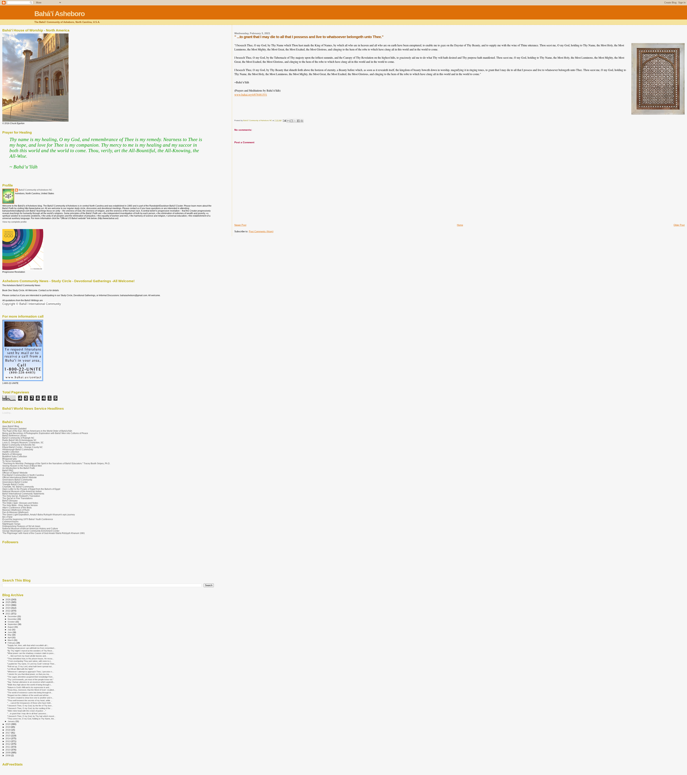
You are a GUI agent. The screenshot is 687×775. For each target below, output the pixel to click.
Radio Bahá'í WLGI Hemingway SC (19, 440)
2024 (8, 605)
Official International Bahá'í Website (19, 477)
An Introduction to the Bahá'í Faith (18, 468)
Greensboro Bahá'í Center (15, 482)
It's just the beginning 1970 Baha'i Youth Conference (27, 519)
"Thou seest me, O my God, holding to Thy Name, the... (31, 719)
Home (460, 225)
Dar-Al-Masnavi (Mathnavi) (15, 512)
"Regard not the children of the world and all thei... (28, 695)
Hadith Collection (10, 452)
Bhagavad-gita (9, 459)
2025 (8, 602)
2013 (8, 741)
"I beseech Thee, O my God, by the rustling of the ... (29, 708)
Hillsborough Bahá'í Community (17, 449)
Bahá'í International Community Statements (23, 493)
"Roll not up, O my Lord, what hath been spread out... (30, 666)
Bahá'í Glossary (10, 500)
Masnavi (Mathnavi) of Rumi (16, 510)
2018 (8, 730)
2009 (8, 752)
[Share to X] (295, 121)
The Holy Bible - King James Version (20, 505)
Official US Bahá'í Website (15, 473)
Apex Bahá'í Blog (10, 426)
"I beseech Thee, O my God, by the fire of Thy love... (30, 706)
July (10, 630)
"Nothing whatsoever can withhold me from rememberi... (31, 648)
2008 (8, 755)
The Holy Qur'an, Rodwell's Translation (21, 496)
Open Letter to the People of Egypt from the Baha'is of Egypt (31, 489)
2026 (8, 599)
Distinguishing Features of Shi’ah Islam (21, 526)
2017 (8, 733)
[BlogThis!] (291, 121)
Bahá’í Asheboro (59, 14)
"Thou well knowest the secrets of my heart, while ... (29, 700)
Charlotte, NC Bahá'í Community (18, 486)
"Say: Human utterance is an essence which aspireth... (31, 682)
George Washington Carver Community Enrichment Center (30, 531)
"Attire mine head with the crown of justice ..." (26, 711)
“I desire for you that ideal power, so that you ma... (28, 674)
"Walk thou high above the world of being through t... (29, 685)
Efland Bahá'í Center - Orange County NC (22, 447)
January (11, 721)
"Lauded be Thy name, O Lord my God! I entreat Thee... (31, 664)
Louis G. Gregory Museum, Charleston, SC (23, 442)
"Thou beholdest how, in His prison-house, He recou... (30, 659)
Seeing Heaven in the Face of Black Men (22, 466)
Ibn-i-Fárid (7, 517)
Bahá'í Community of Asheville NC (18, 445)
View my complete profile (14, 222)
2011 (8, 747)
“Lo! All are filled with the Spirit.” (20, 669)
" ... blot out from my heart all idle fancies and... (27, 656)
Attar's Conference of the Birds (17, 507)
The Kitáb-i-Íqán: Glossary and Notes (20, 503)
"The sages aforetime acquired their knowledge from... (30, 677)
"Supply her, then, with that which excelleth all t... (28, 645)
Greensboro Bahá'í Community (17, 480)
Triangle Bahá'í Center (13, 484)
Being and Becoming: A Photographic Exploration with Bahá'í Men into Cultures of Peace (45, 433)
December (12, 616)
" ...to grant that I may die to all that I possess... (27, 713)
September (13, 624)
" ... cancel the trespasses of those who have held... (29, 703)
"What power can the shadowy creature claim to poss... (31, 653)
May (10, 635)
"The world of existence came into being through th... (30, 692)
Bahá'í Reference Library (14, 435)
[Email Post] (284, 120)
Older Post (679, 225)
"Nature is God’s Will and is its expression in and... (29, 687)
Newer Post (240, 225)
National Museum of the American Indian (22, 491)
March (11, 640)
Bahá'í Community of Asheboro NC (35, 190)
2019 (8, 727)
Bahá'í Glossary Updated (14, 428)
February (12, 643)
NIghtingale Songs (11, 524)
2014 (8, 738)
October (11, 622)
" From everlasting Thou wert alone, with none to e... (29, 661)
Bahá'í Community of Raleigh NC (18, 438)
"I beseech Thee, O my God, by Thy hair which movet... (31, 716)
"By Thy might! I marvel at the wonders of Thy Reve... (30, 651)
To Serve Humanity (11, 461)
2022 (8, 611)
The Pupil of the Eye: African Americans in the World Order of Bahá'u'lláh (37, 431)
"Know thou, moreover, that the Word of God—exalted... (31, 690)
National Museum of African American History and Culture (30, 528)
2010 (8, 750)
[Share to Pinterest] (302, 121)
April (10, 637)
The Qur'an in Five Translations (17, 498)
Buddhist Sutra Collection (14, 456)
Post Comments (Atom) (261, 231)
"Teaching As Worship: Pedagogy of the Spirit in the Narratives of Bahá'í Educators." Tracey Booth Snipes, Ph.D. (56, 463)
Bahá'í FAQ (7, 470)
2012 (8, 744)
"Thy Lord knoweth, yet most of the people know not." (30, 679)
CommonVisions (10, 521)
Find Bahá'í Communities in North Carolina (23, 475)
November (12, 619)
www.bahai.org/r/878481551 (250, 94)
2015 (8, 735)
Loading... (7, 413)
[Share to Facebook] (298, 121)
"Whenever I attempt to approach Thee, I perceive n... (30, 672)
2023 (8, 608)
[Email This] (288, 121)
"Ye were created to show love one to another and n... (30, 698)
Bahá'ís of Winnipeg (12, 454)
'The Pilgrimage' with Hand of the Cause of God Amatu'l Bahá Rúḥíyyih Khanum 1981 (43, 533)
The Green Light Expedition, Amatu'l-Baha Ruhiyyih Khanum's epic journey (38, 514)
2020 (8, 724)
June (10, 632)
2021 (8, 613)
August (11, 627)
